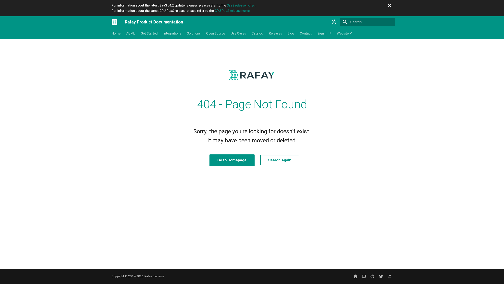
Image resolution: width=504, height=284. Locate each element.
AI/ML (130, 33)
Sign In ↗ (324, 33)
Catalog (257, 33)
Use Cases (238, 33)
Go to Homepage (231, 160)
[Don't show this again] (389, 5)
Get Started (149, 33)
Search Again (279, 160)
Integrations (172, 33)
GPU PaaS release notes (232, 11)
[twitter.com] (381, 276)
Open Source (215, 33)
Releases (275, 33)
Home (116, 33)
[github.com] (372, 276)
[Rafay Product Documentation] (114, 22)
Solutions (193, 33)
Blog (290, 33)
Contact (306, 33)
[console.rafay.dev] (364, 276)
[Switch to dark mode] (334, 22)
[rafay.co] (355, 276)
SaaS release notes (241, 5)
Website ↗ (345, 33)
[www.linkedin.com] (389, 276)
